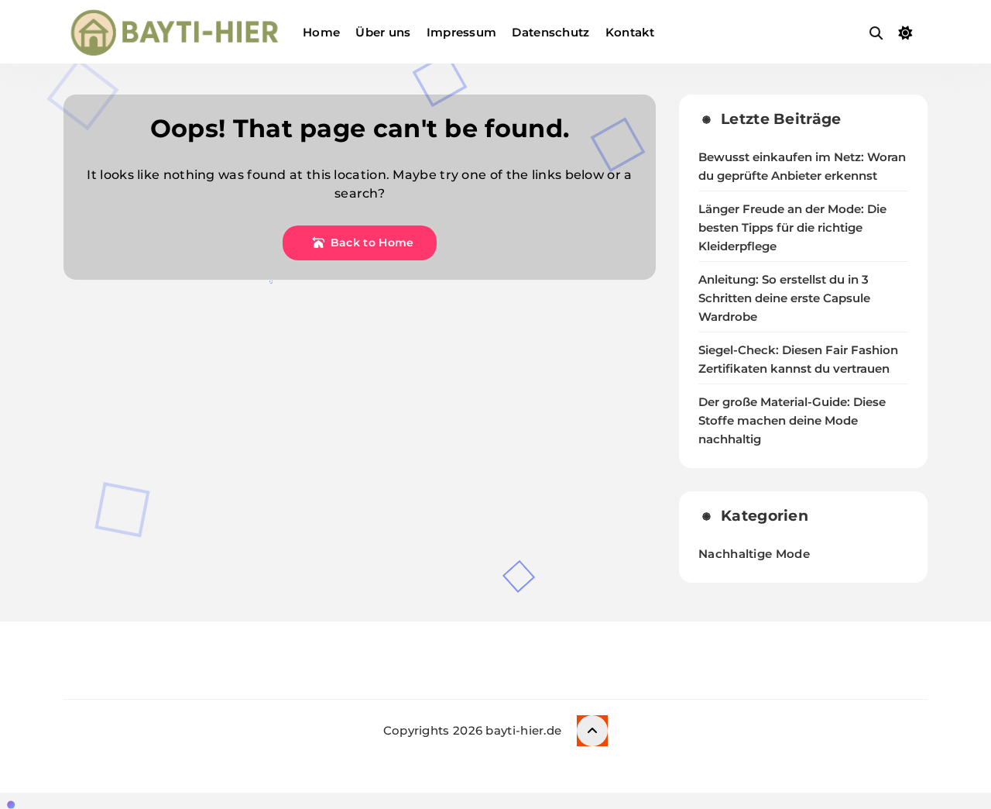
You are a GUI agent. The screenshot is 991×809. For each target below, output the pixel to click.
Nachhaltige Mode (754, 553)
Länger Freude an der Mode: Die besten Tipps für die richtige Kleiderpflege (792, 227)
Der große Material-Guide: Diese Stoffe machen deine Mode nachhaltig (792, 420)
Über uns (382, 32)
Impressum (462, 32)
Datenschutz (550, 32)
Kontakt (630, 32)
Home (321, 32)
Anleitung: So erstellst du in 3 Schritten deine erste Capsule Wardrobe (784, 298)
